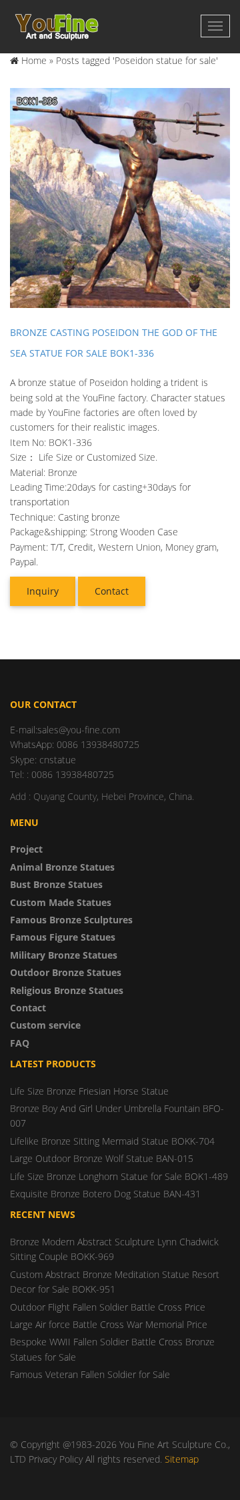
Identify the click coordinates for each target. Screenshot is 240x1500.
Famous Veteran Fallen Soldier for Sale (90, 1374)
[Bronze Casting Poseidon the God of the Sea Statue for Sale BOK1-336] (120, 197)
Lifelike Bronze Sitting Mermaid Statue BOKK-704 (112, 1141)
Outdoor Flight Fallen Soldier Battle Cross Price (107, 1307)
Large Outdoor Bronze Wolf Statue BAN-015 (101, 1158)
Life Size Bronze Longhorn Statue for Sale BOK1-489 (119, 1176)
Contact (112, 591)
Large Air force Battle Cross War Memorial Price (108, 1324)
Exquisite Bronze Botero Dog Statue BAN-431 (105, 1193)
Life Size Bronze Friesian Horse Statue (89, 1091)
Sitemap (182, 1459)
